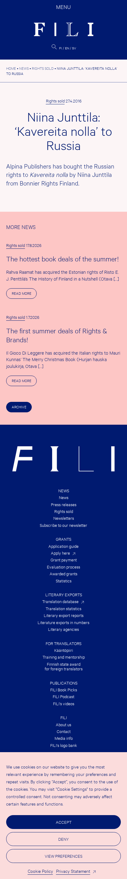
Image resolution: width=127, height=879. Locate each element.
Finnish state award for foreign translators (64, 666)
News (63, 490)
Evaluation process (63, 566)
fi (60, 48)
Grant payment (64, 559)
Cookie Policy (40, 871)
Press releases (63, 504)
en (67, 48)
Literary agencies (63, 629)
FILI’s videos (63, 703)
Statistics (64, 580)
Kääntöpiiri (63, 650)
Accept (64, 822)
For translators (63, 643)
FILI (63, 717)
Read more (24, 294)
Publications (63, 683)
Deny (63, 839)
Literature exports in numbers (63, 622)
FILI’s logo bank (63, 745)
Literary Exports (63, 594)
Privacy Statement (73, 871)
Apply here (60, 553)
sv (74, 48)
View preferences (63, 856)
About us (63, 724)
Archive (19, 406)
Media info (64, 738)
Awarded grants (63, 573)
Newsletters (63, 518)
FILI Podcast (63, 696)
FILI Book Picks (63, 689)
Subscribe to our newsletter (63, 525)
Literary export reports (64, 615)
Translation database (60, 601)
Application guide (63, 546)
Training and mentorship (64, 657)
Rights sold (55, 100)
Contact (64, 731)
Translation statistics (63, 608)
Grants (63, 539)
